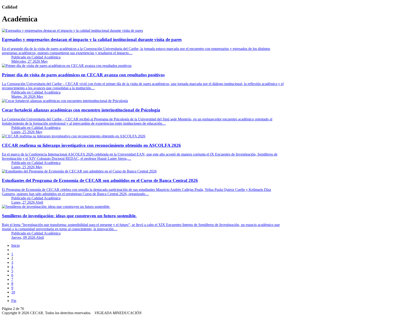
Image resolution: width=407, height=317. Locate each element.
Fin (13, 301)
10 (13, 292)
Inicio (15, 245)
